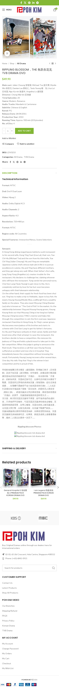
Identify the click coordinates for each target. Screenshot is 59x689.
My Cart (5, 658)
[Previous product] (49, 63)
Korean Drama (8, 625)
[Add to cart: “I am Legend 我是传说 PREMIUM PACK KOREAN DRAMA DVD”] (52, 476)
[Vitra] (16, 518)
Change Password (10, 648)
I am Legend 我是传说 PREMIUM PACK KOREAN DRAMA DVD (44, 493)
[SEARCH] (53, 568)
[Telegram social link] (37, 3)
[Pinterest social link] (29, 3)
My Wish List (8, 668)
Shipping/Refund (9, 611)
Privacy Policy (8, 620)
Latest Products (9, 588)
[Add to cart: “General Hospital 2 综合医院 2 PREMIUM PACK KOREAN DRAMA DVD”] (24, 476)
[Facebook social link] (21, 3)
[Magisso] (43, 518)
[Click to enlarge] (7, 53)
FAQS (4, 615)
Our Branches (8, 606)
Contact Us (7, 583)
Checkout (6, 663)
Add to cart (24, 131)
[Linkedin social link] (33, 3)
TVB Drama (29, 157)
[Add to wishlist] (24, 471)
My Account (7, 643)
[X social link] (25, 3)
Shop (12, 63)
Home (5, 63)
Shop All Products (10, 592)
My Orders (7, 653)
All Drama (21, 63)
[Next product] (55, 63)
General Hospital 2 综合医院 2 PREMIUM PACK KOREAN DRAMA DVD (15, 493)
